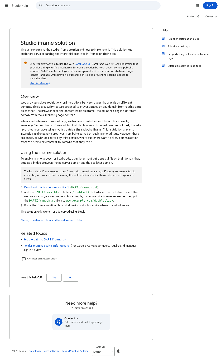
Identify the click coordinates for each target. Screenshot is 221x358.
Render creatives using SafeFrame (45, 246)
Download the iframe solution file (45, 187)
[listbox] (103, 351)
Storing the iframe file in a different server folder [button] (51, 220)
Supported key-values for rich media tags (188, 56)
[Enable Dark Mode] (119, 351)
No (70, 277)
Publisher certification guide (183, 38)
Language (100, 347)
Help (165, 30)
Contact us (211, 16)
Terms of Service (51, 351)
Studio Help (20, 6)
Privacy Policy (34, 351)
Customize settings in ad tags (184, 65)
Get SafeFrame (39, 83)
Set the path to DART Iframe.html (45, 239)
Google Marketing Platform (74, 351)
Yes (54, 277)
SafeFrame (81, 64)
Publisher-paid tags (179, 46)
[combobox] (103, 6)
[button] (6, 5)
